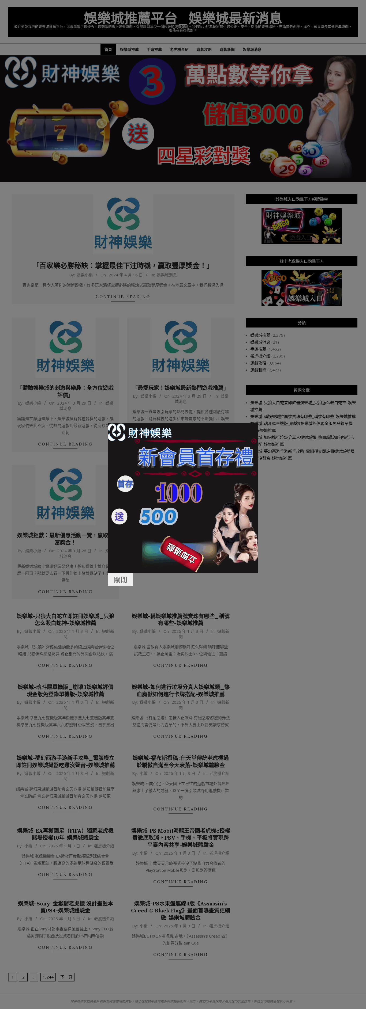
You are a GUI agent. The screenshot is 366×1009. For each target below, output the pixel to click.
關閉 (120, 579)
